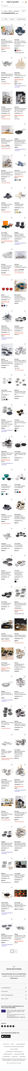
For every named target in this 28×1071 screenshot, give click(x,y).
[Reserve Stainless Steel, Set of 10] (20, 770)
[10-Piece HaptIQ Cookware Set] (20, 317)
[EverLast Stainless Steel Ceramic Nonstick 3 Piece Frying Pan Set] (7, 561)
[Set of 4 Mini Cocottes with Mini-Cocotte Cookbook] (7, 223)
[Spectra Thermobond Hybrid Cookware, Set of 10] (7, 442)
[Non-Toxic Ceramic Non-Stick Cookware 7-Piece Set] (20, 30)
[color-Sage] (20, 212)
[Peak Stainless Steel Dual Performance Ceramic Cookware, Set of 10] (7, 832)
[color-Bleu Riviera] (2, 494)
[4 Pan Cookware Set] (20, 161)
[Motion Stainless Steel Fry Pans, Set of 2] (7, 682)
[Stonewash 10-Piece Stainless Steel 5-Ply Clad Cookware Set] (20, 832)
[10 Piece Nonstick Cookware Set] (7, 592)
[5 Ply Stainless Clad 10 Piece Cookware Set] (20, 381)
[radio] (15, 50)
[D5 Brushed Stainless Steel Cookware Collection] (7, 129)
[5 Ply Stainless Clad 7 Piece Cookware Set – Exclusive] (20, 592)
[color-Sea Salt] (4, 399)
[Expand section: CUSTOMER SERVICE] (14, 988)
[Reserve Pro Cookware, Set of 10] (20, 63)
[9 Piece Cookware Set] (7, 381)
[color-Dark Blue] (4, 305)
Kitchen (10, 11)
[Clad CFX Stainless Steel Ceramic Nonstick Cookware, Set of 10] (7, 410)
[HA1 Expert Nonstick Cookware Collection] (7, 624)
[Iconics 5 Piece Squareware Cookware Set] (20, 561)
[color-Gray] (20, 50)
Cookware (16, 11)
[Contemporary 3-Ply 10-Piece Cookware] (20, 925)
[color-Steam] (17, 180)
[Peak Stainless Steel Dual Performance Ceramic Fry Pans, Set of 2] (20, 129)
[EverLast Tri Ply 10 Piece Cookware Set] (20, 682)
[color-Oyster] (6, 399)
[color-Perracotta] (17, 50)
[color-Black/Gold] (15, 430)
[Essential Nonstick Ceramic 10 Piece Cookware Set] (20, 864)
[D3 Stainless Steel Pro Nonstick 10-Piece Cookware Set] (20, 802)
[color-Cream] (15, 83)
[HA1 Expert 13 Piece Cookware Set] (7, 505)
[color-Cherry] (2, 305)
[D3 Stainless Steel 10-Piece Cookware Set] (7, 63)
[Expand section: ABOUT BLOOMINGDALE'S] (14, 995)
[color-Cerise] (20, 492)
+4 (8, 399)
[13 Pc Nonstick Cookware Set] (20, 534)
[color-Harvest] (20, 83)
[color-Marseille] (17, 492)
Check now (22, 1017)
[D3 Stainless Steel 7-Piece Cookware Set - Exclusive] (7, 30)
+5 (21, 83)
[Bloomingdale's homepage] (2, 11)
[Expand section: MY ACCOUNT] (14, 991)
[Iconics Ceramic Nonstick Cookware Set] (20, 410)
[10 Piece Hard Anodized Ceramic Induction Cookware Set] (20, 285)
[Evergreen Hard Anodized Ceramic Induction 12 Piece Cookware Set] (20, 505)
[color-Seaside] (17, 83)
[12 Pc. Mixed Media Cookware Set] (20, 475)
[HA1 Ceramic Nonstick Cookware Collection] (7, 802)
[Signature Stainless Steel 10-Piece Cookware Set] (20, 740)
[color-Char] (20, 180)
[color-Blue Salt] (15, 180)
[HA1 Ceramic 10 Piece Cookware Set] (7, 712)
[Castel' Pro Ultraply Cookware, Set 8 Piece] (7, 740)
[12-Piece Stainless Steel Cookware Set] (7, 534)
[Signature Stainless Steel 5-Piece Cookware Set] (7, 770)
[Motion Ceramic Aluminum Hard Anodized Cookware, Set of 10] (20, 223)
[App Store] (6, 1036)
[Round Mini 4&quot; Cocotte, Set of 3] (7, 285)
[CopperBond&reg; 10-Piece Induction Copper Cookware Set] (20, 653)
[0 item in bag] (26, 2)
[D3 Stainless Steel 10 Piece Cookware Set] (20, 350)
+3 (21, 50)
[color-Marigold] (17, 212)
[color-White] (6, 305)
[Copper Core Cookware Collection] (20, 255)
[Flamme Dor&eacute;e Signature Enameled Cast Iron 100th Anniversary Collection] (20, 893)
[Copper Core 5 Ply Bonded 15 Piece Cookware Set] (7, 255)
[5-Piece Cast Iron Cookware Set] (7, 475)
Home (5, 11)
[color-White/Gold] (17, 430)
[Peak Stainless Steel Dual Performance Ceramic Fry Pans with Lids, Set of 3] (7, 925)
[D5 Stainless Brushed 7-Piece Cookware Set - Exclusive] (20, 97)
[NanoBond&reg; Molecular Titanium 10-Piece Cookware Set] (20, 712)
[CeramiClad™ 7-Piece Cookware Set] (7, 864)
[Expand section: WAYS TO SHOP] (14, 999)
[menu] (2, 2)
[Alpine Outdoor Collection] (7, 653)
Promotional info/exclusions (13, 1017)
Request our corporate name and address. (15, 1060)
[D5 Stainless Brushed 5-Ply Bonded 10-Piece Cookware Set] (7, 161)
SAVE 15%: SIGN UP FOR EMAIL (14, 969)
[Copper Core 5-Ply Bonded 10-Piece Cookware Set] (7, 97)
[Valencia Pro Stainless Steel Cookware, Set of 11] (7, 317)
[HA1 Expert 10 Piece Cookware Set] (7, 193)
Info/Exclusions (14, 978)
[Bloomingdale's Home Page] (13, 2)
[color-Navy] (15, 50)
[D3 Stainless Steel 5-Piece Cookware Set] (20, 624)
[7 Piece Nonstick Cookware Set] (20, 193)
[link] (7, 45)
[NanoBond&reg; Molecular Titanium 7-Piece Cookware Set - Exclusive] (7, 350)
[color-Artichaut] (6, 494)
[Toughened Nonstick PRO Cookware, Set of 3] (20, 442)
